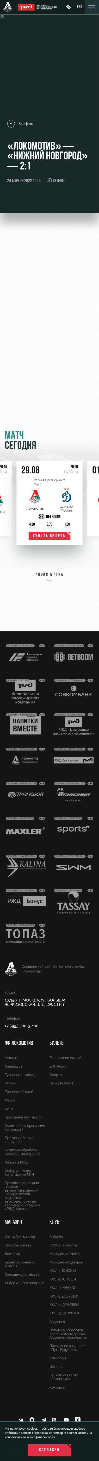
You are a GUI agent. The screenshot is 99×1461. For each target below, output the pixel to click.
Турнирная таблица (21, 1075)
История (56, 1367)
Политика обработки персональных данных (22, 1152)
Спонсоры (58, 1358)
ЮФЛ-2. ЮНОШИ (63, 1279)
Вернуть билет (61, 1083)
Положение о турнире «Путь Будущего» (68, 1347)
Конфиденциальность (22, 1274)
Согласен (49, 1450)
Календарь (13, 1066)
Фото (9, 1109)
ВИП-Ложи (58, 1066)
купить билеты (49, 536)
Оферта (56, 1075)
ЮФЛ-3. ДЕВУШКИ (64, 1313)
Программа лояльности (24, 1117)
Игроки (10, 1083)
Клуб (54, 1222)
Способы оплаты (18, 1245)
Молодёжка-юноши (65, 1254)
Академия (57, 1322)
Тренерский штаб (19, 1092)
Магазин (13, 1222)
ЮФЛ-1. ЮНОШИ (63, 1271)
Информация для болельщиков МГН (19, 1172)
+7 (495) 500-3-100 (21, 1026)
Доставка (12, 1254)
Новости (11, 1058)
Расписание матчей (65, 1058)
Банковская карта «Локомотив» (64, 1377)
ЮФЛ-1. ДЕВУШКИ (64, 1296)
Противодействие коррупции (19, 1139)
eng (79, 7)
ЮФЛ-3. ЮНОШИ (63, 1288)
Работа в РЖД (16, 1162)
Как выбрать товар (20, 1237)
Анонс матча (50, 575)
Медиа (10, 1100)
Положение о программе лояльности (25, 1127)
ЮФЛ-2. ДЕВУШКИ (64, 1305)
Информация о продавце (24, 1283)
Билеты (57, 1043)
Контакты (57, 1387)
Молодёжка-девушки (66, 1262)
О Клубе (56, 1237)
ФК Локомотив (19, 1043)
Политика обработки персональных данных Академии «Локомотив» (68, 1333)
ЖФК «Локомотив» (64, 1245)
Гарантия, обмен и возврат (19, 1264)
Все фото (26, 124)
